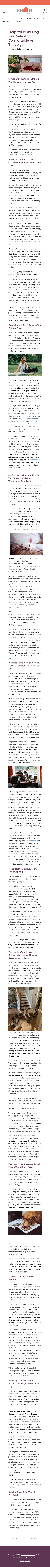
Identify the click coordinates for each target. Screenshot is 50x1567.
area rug (34, 841)
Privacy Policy (25, 1561)
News (15, 19)
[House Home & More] (25, 10)
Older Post (15, 1538)
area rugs (28, 1437)
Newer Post (34, 1538)
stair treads (25, 1081)
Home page (6, 19)
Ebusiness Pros (33, 1558)
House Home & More (28, 1555)
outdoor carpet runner (27, 419)
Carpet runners (14, 1437)
